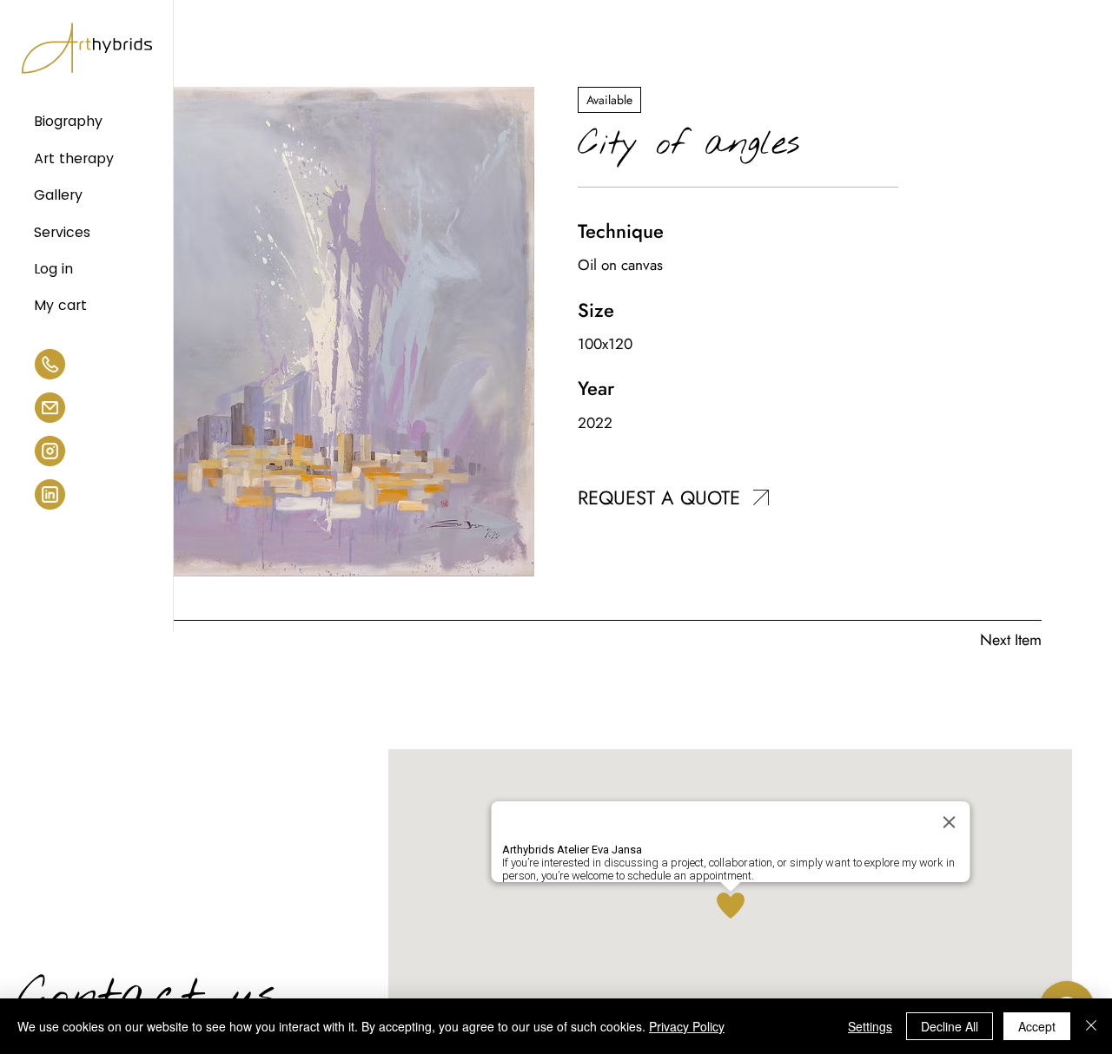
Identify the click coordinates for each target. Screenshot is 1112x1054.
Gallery (58, 195)
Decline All (949, 1026)
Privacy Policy (687, 1026)
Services (62, 232)
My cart (60, 305)
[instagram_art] (50, 451)
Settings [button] (870, 1026)
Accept (1037, 1026)
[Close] (1091, 1026)
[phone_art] (50, 364)
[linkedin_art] (50, 494)
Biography (68, 121)
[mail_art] (50, 407)
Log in (53, 269)
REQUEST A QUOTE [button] (659, 497)
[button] (761, 497)
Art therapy (74, 158)
